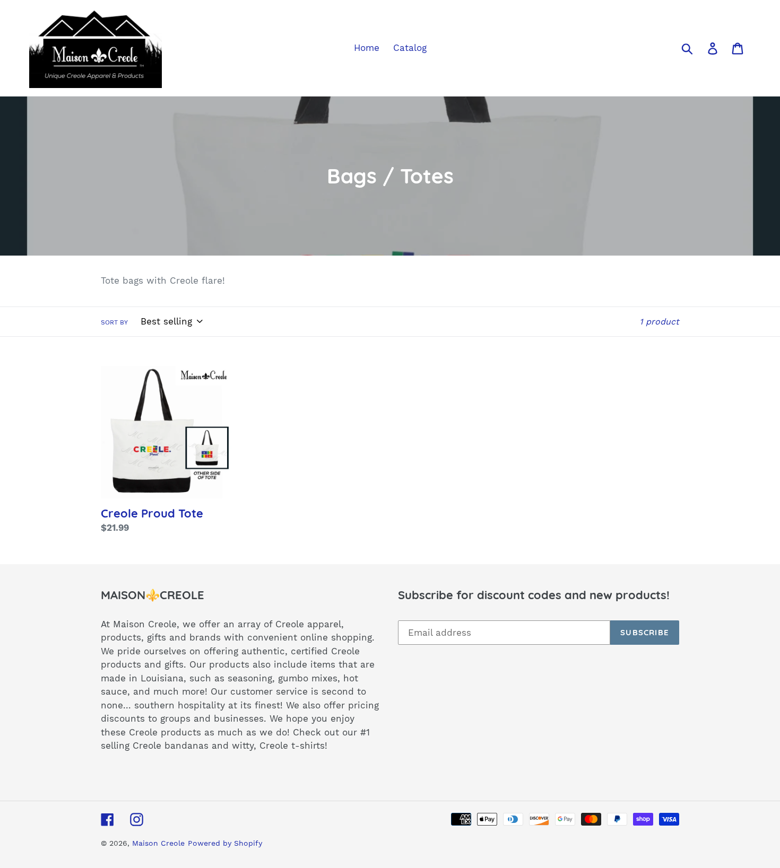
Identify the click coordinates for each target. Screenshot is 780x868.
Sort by (114, 322)
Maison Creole (158, 843)
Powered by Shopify (225, 843)
